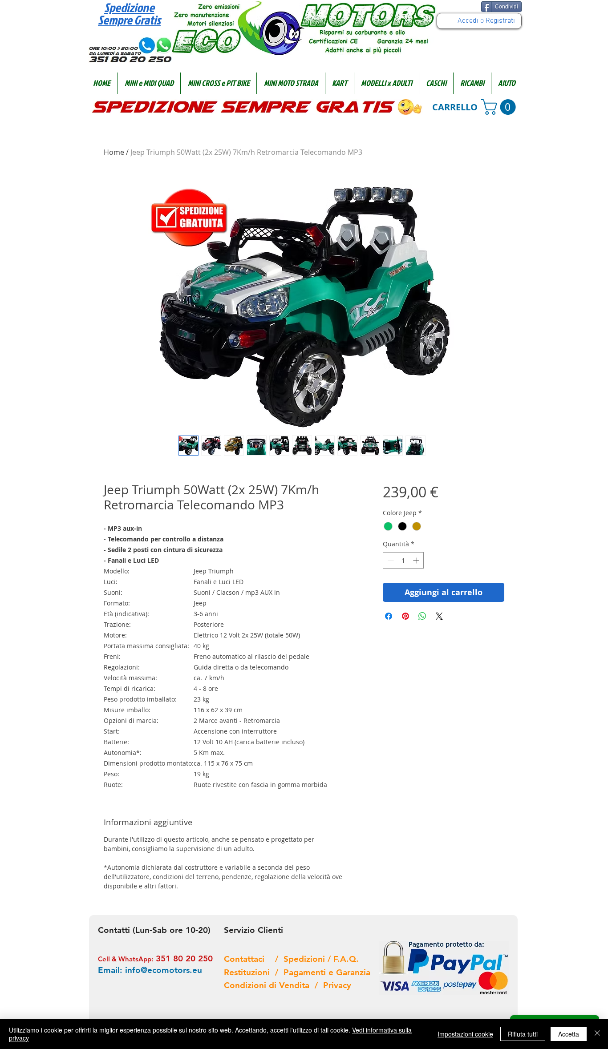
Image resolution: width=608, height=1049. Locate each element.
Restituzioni (249, 972)
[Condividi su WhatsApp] (422, 616)
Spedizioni (306, 959)
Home (114, 152)
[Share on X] (439, 616)
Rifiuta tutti (523, 1033)
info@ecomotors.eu (163, 970)
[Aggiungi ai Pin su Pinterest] (405, 616)
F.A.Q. (346, 959)
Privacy (337, 985)
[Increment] (416, 560)
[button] (148, 83)
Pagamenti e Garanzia (327, 972)
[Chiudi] (597, 1034)
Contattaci (249, 959)
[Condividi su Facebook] (388, 616)
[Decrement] (389, 560)
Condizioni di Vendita (269, 985)
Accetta (568, 1033)
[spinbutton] (403, 560)
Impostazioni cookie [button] (465, 1033)
